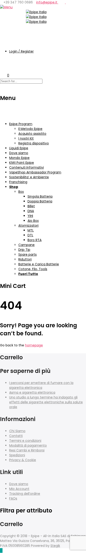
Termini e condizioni (25, 440)
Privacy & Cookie (22, 460)
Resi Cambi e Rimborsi (26, 450)
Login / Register (21, 51)
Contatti (16, 435)
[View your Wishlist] (3, 64)
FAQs (13, 498)
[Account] (3, 42)
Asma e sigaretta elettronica (32, 392)
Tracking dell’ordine (24, 493)
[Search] (3, 31)
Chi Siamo (17, 431)
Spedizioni (17, 455)
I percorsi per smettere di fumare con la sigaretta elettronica (41, 385)
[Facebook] (64, 2)
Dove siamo (18, 484)
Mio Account (19, 488)
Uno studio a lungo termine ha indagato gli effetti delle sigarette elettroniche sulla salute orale (46, 402)
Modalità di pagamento (28, 445)
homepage (34, 345)
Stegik (55, 545)
